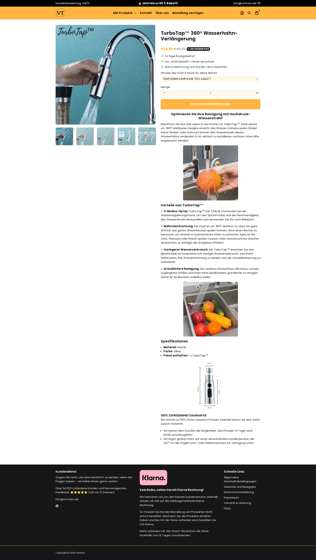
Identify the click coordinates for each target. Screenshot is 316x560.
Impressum (231, 497)
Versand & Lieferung (237, 503)
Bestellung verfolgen (187, 13)
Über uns (162, 13)
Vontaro (80, 552)
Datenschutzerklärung (239, 492)
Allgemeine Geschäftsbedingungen (240, 479)
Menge (165, 87)
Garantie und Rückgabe (240, 487)
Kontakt (146, 13)
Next (150, 75)
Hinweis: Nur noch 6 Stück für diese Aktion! (189, 73)
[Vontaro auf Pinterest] (57, 506)
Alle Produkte (124, 13)
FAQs (227, 508)
